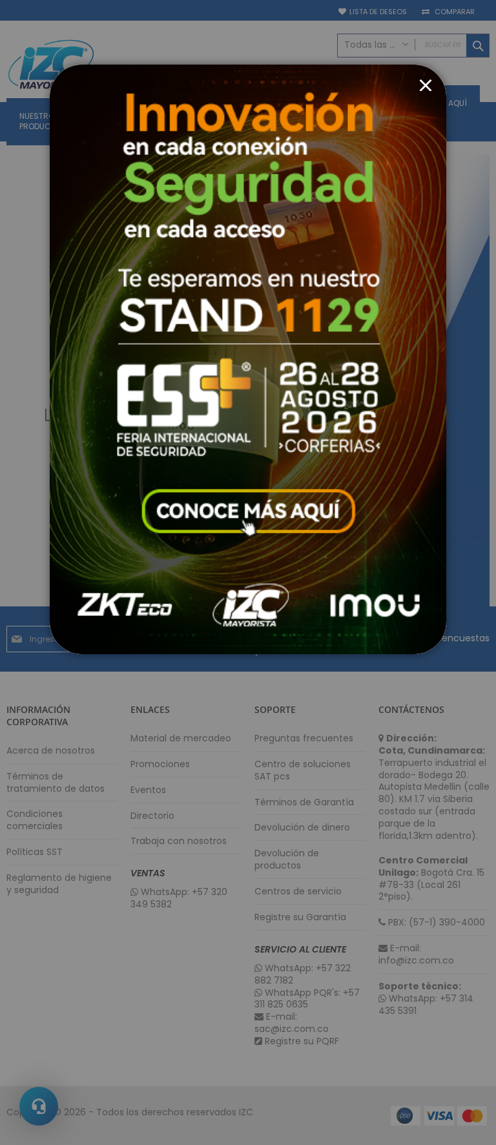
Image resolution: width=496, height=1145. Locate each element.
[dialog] (248, 572)
